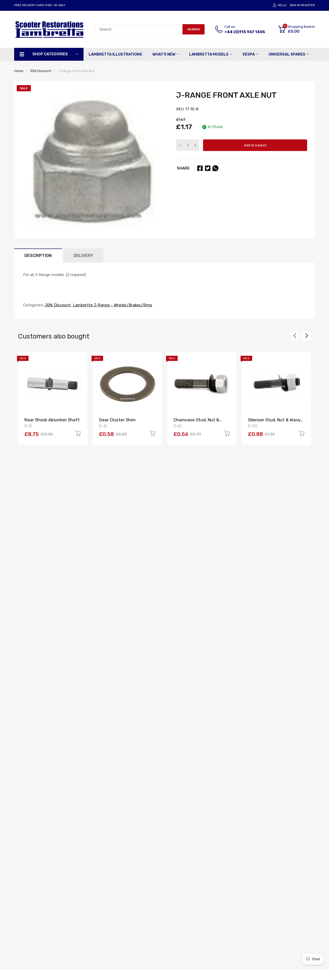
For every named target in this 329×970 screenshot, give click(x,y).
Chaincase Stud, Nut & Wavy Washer (196, 422)
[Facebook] (200, 168)
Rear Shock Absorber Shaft (52, 419)
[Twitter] (208, 168)
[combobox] (138, 29)
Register (308, 5)
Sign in (295, 5)
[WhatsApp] (215, 168)
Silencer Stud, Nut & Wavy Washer (274, 422)
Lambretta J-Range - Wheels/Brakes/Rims (112, 305)
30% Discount (57, 305)
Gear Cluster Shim (117, 419)
